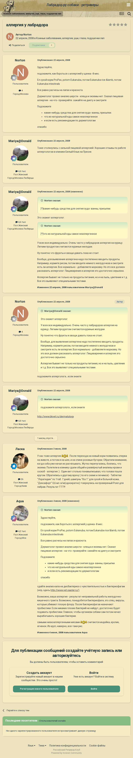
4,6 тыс (22, 171)
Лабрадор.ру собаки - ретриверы (72, 5)
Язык (31, 745)
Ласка (20, 449)
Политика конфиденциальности (67, 745)
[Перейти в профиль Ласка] (20, 461)
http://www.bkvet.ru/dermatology (55, 416)
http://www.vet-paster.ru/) (65, 590)
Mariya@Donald (19, 141)
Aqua (20, 501)
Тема (41, 745)
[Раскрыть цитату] (42, 200)
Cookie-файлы (97, 745)
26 (21, 479)
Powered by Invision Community (66, 753)
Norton (27, 34)
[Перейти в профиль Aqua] (20, 513)
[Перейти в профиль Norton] (10, 36)
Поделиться (18, 45)
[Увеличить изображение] (64, 456)
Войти (94, 688)
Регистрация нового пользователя (39, 688)
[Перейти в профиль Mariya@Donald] (20, 153)
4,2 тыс (22, 531)
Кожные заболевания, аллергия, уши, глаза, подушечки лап (70, 38)
